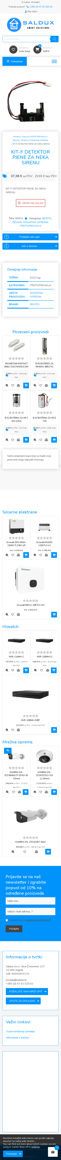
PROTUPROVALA (39, 136)
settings (35, 1147)
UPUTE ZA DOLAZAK (22, 1001)
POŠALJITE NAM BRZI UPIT (25, 991)
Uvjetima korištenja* (37, 920)
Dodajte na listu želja (12, 385)
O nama (26, 2)
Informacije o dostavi (17, 1037)
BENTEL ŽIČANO (20, 140)
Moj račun (32, 11)
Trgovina (25, 136)
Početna (16, 136)
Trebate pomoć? (30, 6)
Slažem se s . (30, 920)
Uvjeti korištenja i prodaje (20, 1031)
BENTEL (35, 304)
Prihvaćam (11, 1153)
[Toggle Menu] (54, 61)
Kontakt (35, 2)
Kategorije (17, 61)
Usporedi (18, 385)
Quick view (7, 385)
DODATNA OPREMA (39, 140)
